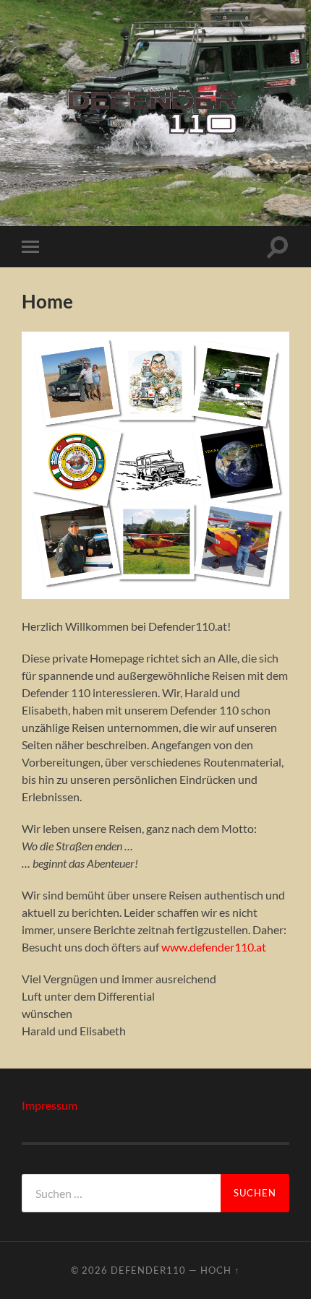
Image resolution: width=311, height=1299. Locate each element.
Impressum (49, 1105)
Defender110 (148, 1270)
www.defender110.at (213, 947)
